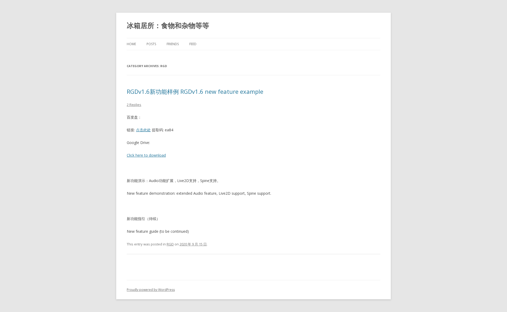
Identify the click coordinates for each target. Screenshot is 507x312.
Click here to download (146, 155)
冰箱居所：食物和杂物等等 (168, 25)
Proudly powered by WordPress (151, 289)
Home (131, 44)
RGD (170, 244)
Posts (151, 44)
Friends (173, 44)
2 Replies (134, 104)
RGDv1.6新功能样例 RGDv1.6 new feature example (195, 91)
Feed (192, 44)
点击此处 (143, 129)
